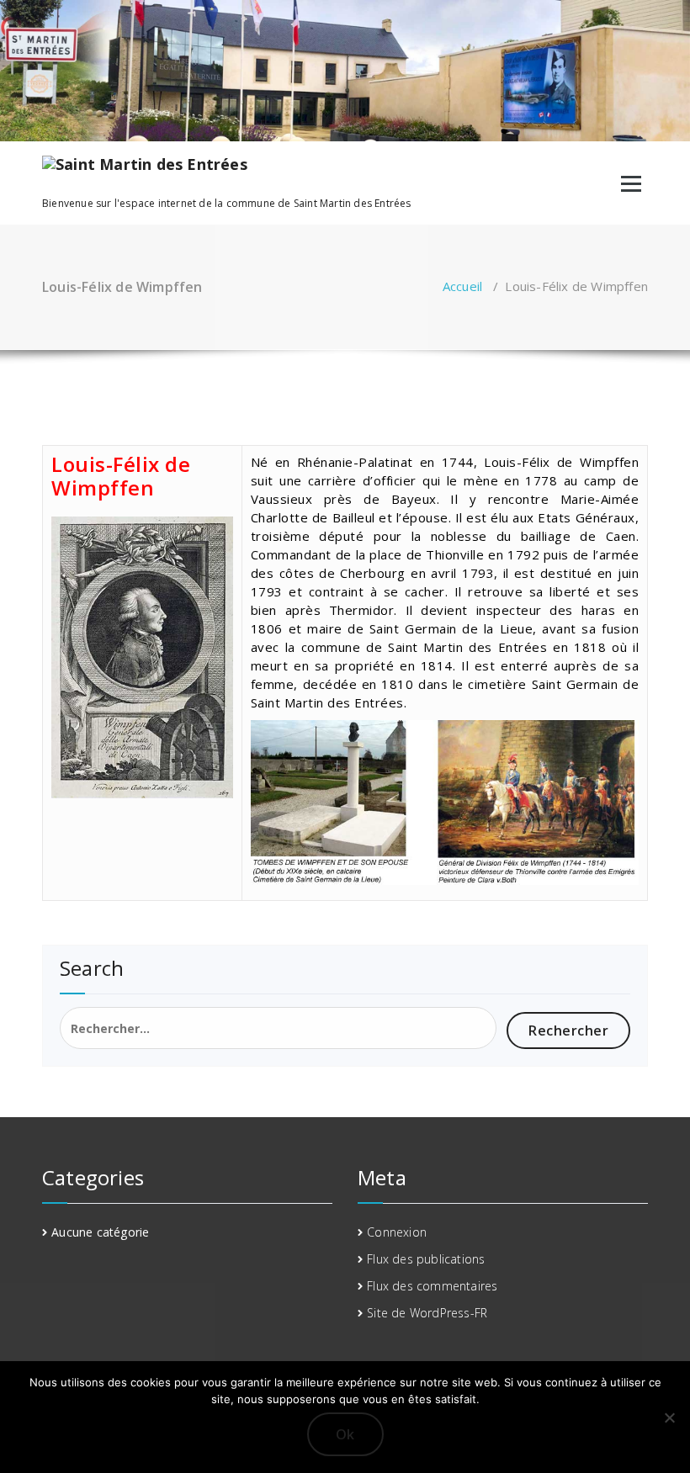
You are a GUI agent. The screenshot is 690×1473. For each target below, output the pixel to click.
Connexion (397, 1232)
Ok (345, 1434)
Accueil (462, 286)
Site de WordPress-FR (427, 1313)
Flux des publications (426, 1259)
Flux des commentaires (432, 1286)
